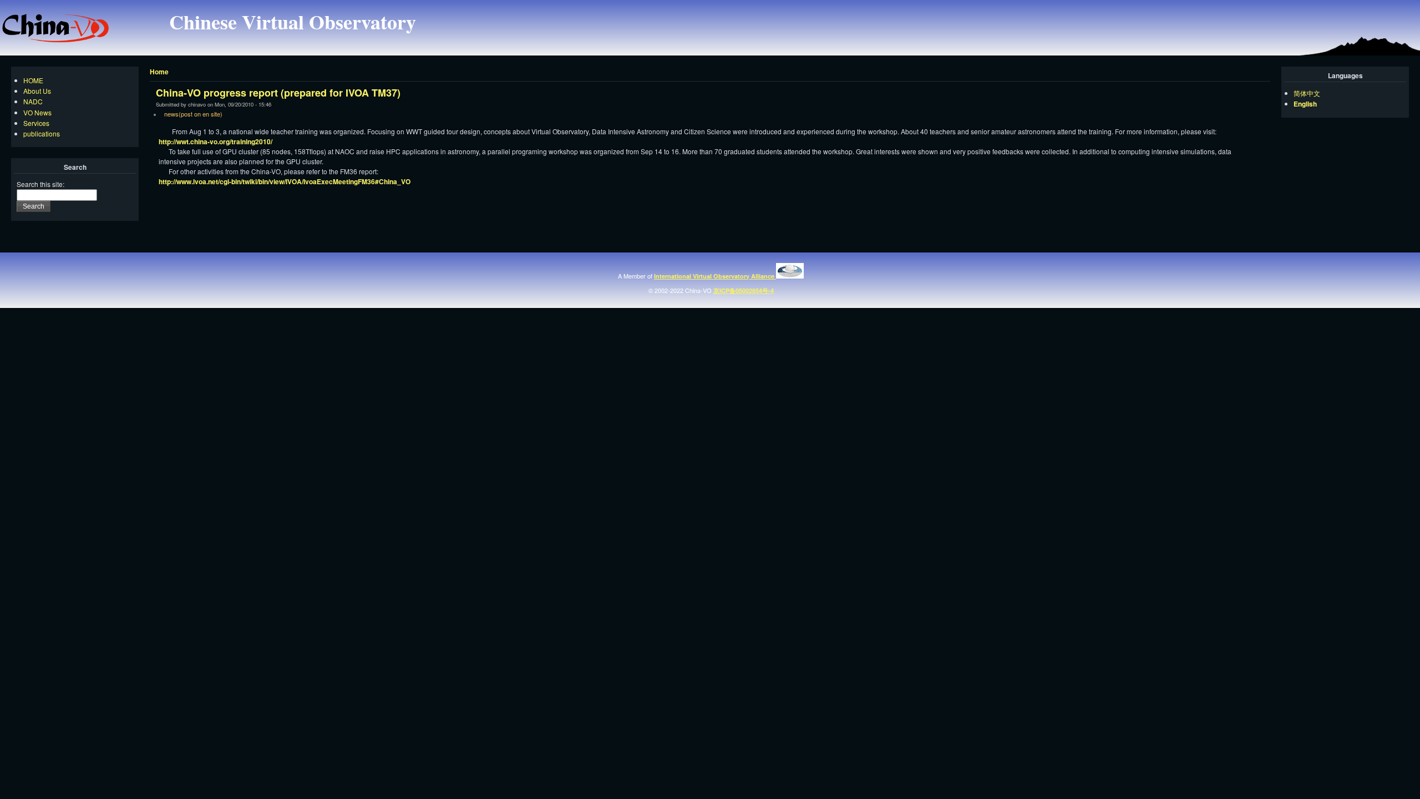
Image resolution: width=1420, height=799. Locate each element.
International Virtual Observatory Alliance (715, 276)
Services (36, 123)
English (1305, 104)
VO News (37, 112)
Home (159, 72)
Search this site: (40, 184)
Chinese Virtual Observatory (292, 21)
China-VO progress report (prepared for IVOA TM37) (278, 92)
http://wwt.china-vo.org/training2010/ (215, 141)
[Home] (55, 40)
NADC (33, 101)
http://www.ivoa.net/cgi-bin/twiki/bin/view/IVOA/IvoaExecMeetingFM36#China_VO (284, 181)
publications (41, 133)
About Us (37, 90)
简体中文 (1307, 93)
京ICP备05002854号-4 (743, 290)
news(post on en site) (193, 113)
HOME (33, 80)
